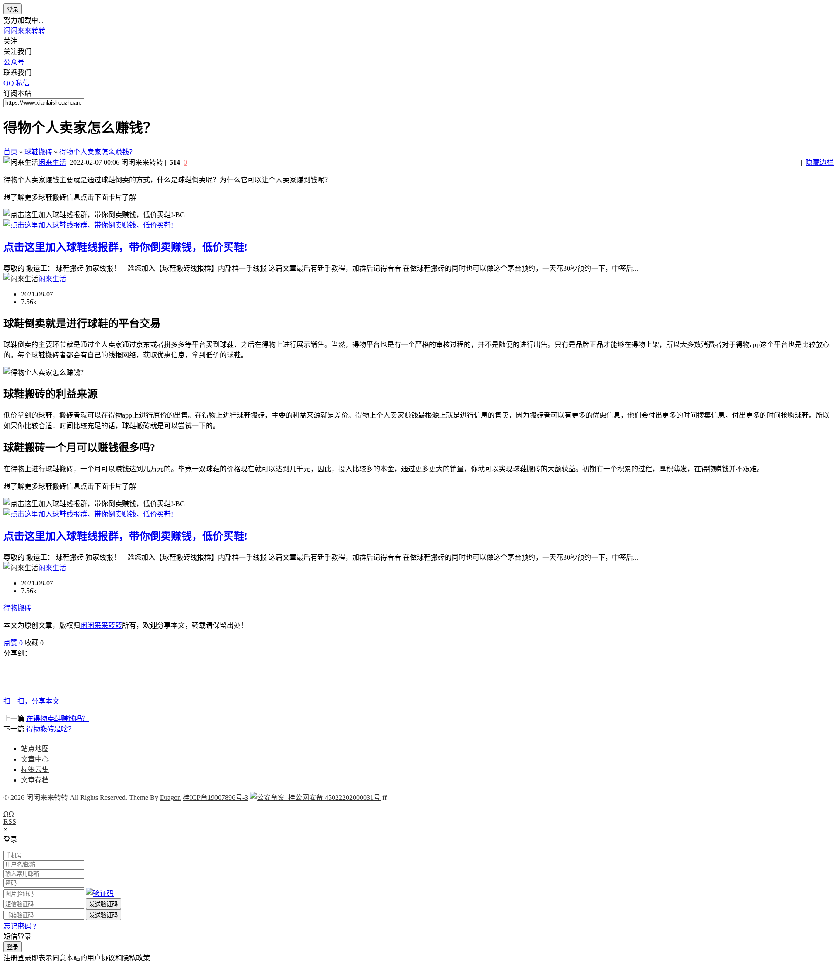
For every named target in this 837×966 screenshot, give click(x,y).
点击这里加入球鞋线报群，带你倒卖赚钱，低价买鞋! (125, 247)
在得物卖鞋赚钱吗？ (57, 718)
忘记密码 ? (19, 926)
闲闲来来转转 (24, 30)
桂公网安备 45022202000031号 (333, 797)
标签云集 (35, 769)
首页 (10, 152)
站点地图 (35, 748)
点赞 (13, 642)
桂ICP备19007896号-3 (215, 797)
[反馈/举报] (48, 642)
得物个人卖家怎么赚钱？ (97, 152)
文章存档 (35, 780)
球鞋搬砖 (38, 152)
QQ (8, 813)
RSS (9, 821)
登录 (12, 9)
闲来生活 (52, 162)
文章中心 (35, 759)
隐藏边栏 (820, 162)
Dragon (170, 797)
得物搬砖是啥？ (50, 729)
